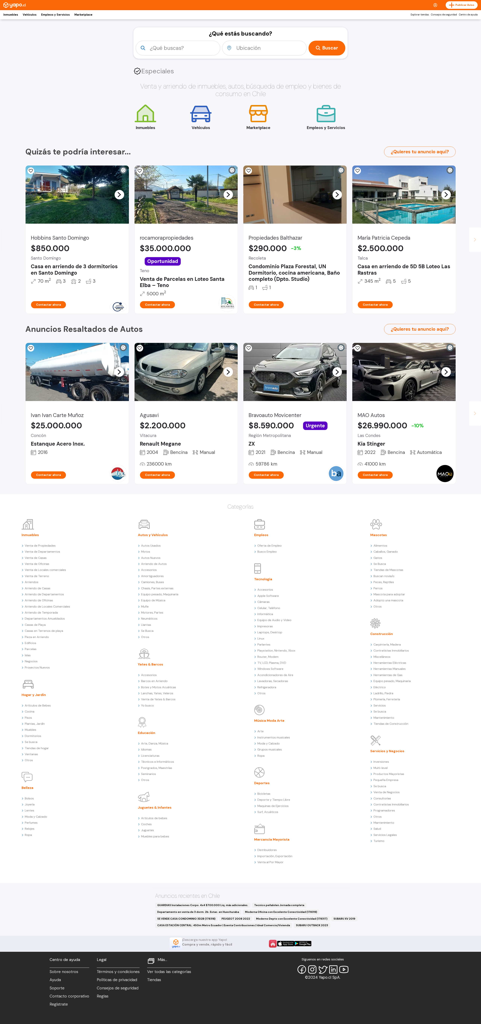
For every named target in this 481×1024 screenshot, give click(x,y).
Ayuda (55, 979)
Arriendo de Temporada (41, 613)
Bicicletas (263, 794)
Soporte (57, 988)
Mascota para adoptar (389, 594)
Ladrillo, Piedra (383, 693)
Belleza (27, 787)
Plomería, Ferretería (387, 699)
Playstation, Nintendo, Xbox (276, 651)
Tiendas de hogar (37, 748)
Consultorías (382, 798)
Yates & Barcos (150, 664)
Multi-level (381, 768)
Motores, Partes (152, 613)
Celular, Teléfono (268, 608)
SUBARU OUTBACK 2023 (312, 925)
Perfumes (31, 823)
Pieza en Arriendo (37, 637)
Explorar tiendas (420, 14)
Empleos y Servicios (55, 15)
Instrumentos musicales (273, 737)
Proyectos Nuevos (37, 667)
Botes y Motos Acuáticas (158, 687)
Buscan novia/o (384, 576)
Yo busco (147, 705)
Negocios (31, 661)
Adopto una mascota (388, 600)
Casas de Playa (35, 625)
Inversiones (381, 762)
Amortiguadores (152, 576)
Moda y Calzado (36, 817)
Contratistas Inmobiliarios (391, 651)
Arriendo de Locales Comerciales (47, 606)
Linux (260, 638)
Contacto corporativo (69, 996)
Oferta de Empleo (269, 546)
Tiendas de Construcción (391, 724)
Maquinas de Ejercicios (273, 806)
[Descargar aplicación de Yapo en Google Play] (302, 943)
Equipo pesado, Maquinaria (159, 594)
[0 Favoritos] (357, 170)
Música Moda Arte (269, 720)
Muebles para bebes (155, 836)
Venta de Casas (36, 558)
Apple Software (268, 596)
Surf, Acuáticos (267, 812)
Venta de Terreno (37, 576)
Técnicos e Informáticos (157, 762)
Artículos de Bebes (38, 705)
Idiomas (146, 749)
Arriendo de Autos (154, 564)
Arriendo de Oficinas (39, 600)
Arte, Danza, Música (154, 743)
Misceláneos (382, 657)
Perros (378, 588)
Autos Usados (151, 546)
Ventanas (31, 754)
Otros (29, 760)
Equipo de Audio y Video (274, 620)
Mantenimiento (384, 718)
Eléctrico (380, 687)
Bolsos (29, 798)
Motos (145, 552)
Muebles (30, 730)
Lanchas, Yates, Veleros (157, 693)
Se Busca (147, 631)
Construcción (381, 634)
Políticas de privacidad (117, 979)
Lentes (29, 810)
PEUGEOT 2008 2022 (236, 918)
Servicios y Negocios (387, 751)
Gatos (378, 558)
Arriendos (31, 582)
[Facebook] (301, 969)
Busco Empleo (267, 552)
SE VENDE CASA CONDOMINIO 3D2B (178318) (186, 918)
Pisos (28, 718)
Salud (377, 829)
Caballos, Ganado (386, 552)
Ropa (28, 835)
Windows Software (270, 669)
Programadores (384, 810)
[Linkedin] (333, 969)
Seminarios (148, 774)
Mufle (145, 606)
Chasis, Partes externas (157, 588)
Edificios (30, 643)
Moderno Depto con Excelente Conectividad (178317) (291, 918)
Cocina (29, 711)
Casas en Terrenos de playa (44, 631)
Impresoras (265, 626)
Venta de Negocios (387, 792)
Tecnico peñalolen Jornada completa (279, 905)
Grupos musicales (269, 749)
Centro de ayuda (468, 14)
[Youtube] (344, 969)
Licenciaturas (150, 756)
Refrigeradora (266, 687)
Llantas (146, 625)
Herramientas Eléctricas (390, 663)
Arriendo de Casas (37, 588)
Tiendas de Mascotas (388, 570)
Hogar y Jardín (34, 695)
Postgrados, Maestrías (156, 768)
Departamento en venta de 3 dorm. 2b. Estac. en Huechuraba (198, 912)
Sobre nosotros (64, 971)
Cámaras (263, 602)
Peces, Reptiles (384, 582)
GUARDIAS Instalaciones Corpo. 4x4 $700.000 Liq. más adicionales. (202, 905)
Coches (146, 824)
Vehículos (29, 15)
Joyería (30, 804)
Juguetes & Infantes (155, 807)
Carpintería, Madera (387, 644)
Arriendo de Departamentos (44, 594)
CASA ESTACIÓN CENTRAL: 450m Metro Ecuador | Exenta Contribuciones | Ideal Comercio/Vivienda (223, 925)
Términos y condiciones (118, 971)
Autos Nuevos (150, 558)
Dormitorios (33, 736)
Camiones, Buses (152, 582)
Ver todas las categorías (169, 971)
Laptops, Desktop (269, 632)
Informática (265, 614)
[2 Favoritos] (248, 348)
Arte (260, 731)
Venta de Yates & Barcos (158, 699)
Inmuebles (10, 15)
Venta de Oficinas (37, 564)
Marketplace (83, 15)
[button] (119, 194)
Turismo (379, 841)
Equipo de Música (153, 600)
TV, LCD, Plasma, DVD (271, 663)
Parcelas (30, 649)
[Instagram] (312, 969)
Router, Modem (267, 657)
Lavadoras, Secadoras (272, 681)
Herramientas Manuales (390, 669)
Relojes (29, 829)
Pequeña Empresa (386, 780)
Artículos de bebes (154, 818)
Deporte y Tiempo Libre (273, 800)
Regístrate (59, 1004)
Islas (28, 655)
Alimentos (380, 546)
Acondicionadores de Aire (275, 675)
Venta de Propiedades (40, 546)
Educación (146, 733)
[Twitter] (323, 969)
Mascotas (378, 535)
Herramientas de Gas (388, 675)
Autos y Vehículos (153, 535)
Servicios (380, 705)
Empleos (261, 535)
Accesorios (149, 570)
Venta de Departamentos (42, 552)
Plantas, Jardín (35, 724)
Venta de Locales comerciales (45, 570)
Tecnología (263, 579)
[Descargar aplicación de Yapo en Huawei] (272, 943)
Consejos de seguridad (444, 14)
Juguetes (147, 830)
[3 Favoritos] (30, 170)
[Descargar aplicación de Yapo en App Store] (285, 943)
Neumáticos (149, 619)
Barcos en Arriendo (154, 681)
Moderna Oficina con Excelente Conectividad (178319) (281, 912)
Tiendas (154, 979)
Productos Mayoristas (389, 774)
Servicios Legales (385, 835)
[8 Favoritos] (139, 170)
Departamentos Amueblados (45, 619)
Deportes (262, 783)
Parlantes (263, 644)
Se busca (31, 742)
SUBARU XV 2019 (344, 918)
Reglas (102, 996)
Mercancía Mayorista (272, 839)
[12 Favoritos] (139, 348)
